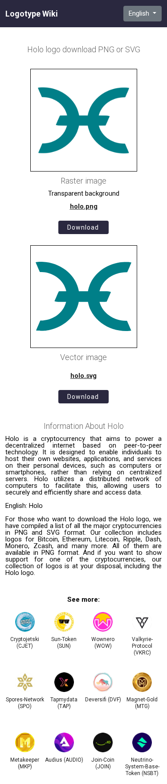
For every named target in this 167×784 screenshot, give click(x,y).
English (140, 13)
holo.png (84, 206)
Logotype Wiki (31, 14)
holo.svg (83, 376)
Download (83, 227)
